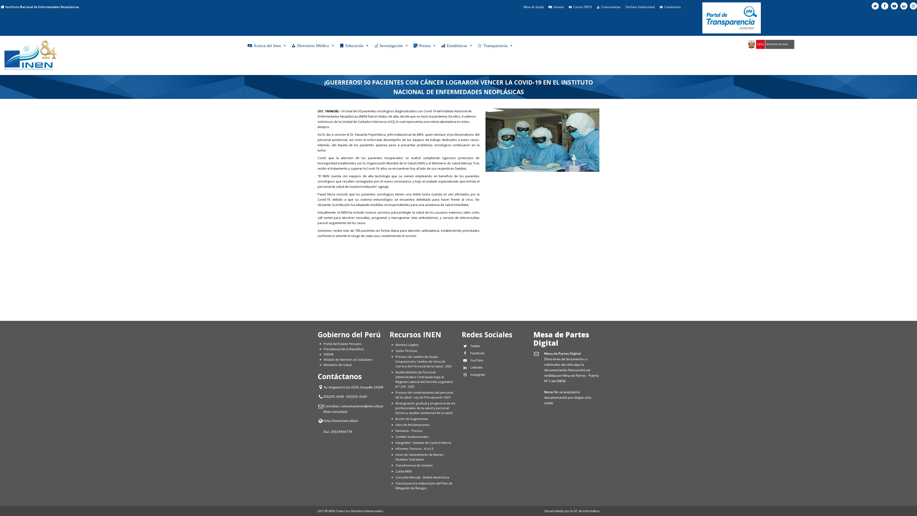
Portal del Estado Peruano (343, 344)
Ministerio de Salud (338, 365)
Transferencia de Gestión (414, 465)
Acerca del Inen (267, 45)
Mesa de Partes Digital (561, 339)
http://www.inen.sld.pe (341, 421)
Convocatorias (610, 7)
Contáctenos (672, 7)
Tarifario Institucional (640, 7)
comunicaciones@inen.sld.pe (362, 406)
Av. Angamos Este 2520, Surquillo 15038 (353, 387)
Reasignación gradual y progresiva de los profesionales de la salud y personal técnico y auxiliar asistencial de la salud (425, 408)
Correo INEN (582, 7)
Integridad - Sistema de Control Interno (423, 443)
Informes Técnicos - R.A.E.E (414, 448)
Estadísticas (457, 45)
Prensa (425, 45)
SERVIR (329, 354)
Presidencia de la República (344, 349)
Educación (354, 45)
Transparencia (495, 45)
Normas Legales (407, 345)
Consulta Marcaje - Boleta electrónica (422, 477)
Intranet (558, 7)
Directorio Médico (313, 45)
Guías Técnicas (406, 351)
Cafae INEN (403, 471)
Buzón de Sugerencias (411, 419)
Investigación (391, 45)
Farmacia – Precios (408, 431)
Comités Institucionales (412, 437)
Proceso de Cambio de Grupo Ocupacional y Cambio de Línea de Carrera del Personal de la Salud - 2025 (423, 361)
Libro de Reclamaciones (413, 425)
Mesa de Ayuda (533, 7)
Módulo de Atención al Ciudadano (348, 359)
